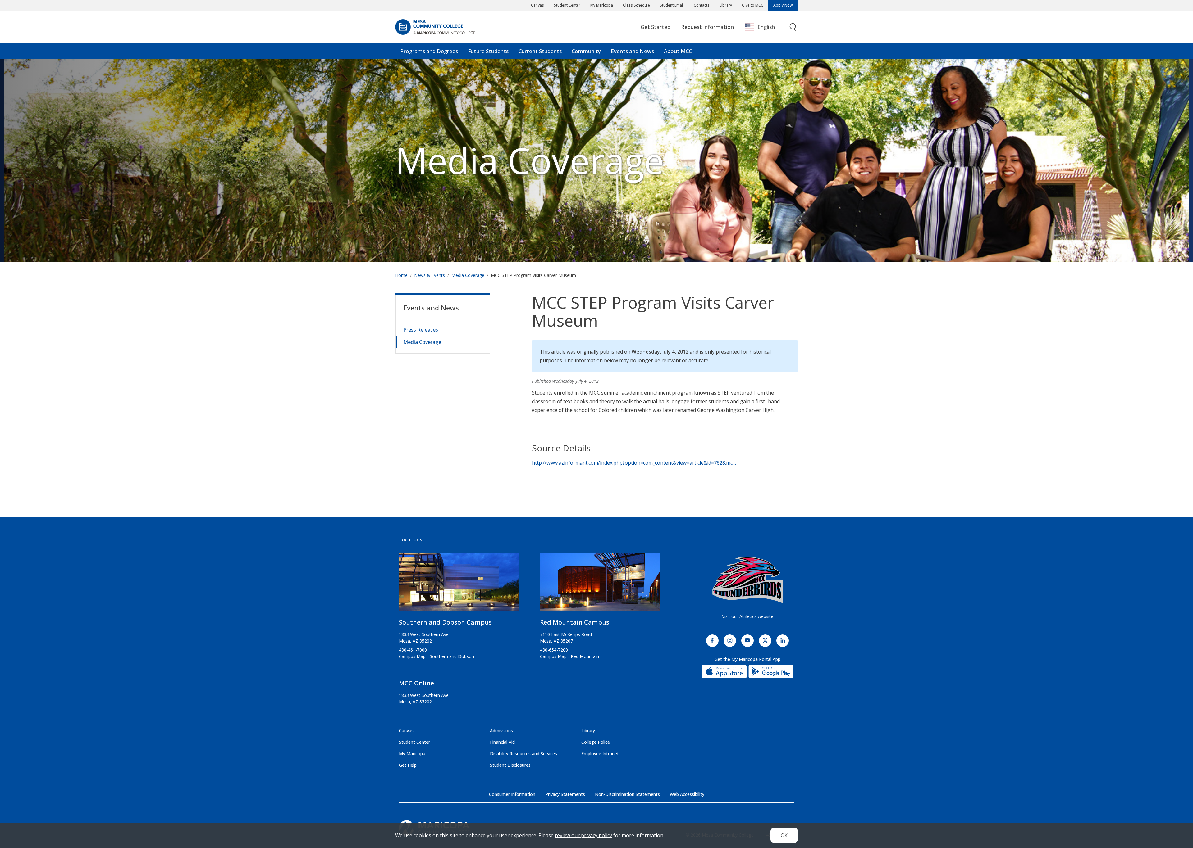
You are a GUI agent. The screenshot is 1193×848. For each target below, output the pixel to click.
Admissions (501, 730)
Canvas (537, 5)
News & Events (429, 275)
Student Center (567, 5)
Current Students (540, 51)
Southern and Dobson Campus (445, 622)
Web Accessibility (687, 794)
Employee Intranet (600, 753)
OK (784, 835)
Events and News (632, 51)
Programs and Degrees (429, 51)
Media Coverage (467, 275)
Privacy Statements (565, 794)
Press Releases (420, 329)
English (766, 26)
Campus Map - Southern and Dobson (436, 656)
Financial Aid (502, 742)
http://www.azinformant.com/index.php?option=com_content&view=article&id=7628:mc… (634, 462)
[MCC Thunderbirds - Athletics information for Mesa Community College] (747, 580)
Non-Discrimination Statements (627, 794)
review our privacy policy (583, 835)
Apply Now (783, 5)
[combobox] (764, 27)
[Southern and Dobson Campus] (459, 584)
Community (586, 51)
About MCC (678, 51)
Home (401, 275)
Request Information (707, 26)
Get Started (655, 26)
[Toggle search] (793, 27)
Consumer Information (512, 794)
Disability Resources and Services (523, 753)
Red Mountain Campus (574, 622)
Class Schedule (636, 5)
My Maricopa (601, 5)
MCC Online (416, 683)
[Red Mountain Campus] (600, 584)
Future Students (488, 51)
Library (726, 5)
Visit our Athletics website (747, 616)
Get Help (408, 765)
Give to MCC (752, 5)
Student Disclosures (510, 765)
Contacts (702, 5)
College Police (595, 742)
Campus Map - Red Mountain (569, 656)
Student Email (672, 5)
